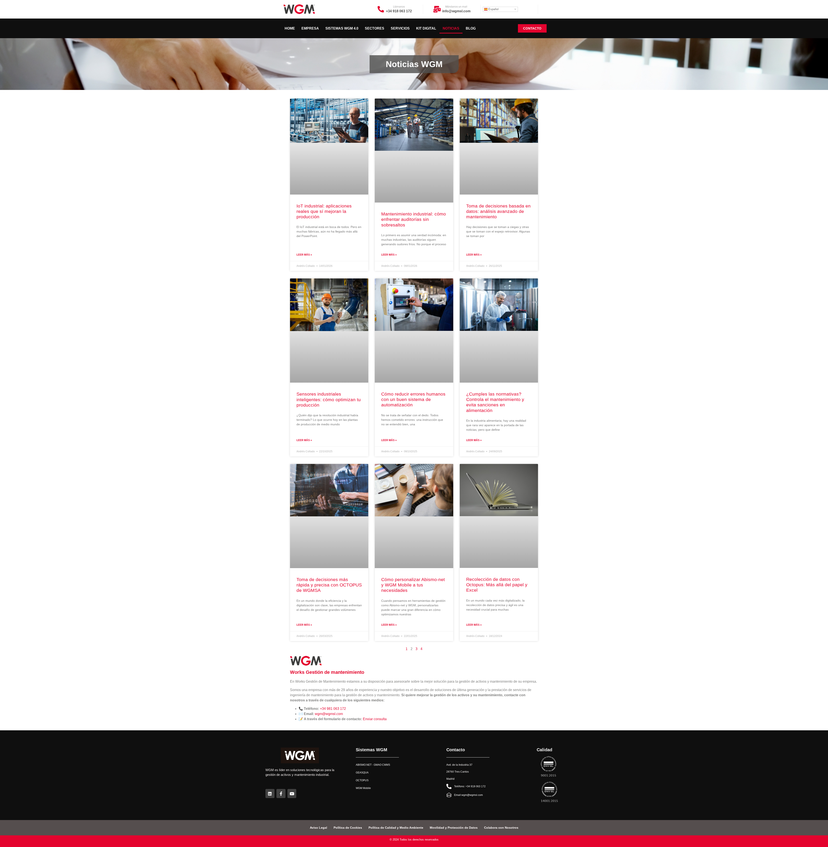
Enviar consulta (375, 719)
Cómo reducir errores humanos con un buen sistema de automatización (413, 399)
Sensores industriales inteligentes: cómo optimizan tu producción (328, 399)
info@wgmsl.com (456, 11)
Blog (471, 28)
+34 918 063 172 (399, 11)
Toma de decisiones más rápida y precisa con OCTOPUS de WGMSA (329, 585)
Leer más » (304, 254)
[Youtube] (291, 793)
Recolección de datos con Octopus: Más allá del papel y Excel (496, 584)
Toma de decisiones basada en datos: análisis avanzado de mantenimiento (498, 211)
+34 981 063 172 (333, 708)
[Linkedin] (269, 793)
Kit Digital (426, 28)
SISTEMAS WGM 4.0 (341, 28)
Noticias (451, 28)
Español (493, 9)
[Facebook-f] (280, 793)
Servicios (400, 28)
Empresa (310, 28)
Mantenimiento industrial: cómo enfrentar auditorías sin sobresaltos (413, 219)
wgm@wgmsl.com (329, 714)
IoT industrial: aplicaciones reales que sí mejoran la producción (324, 211)
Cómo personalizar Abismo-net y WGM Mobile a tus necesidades (413, 585)
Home (290, 28)
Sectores (374, 28)
